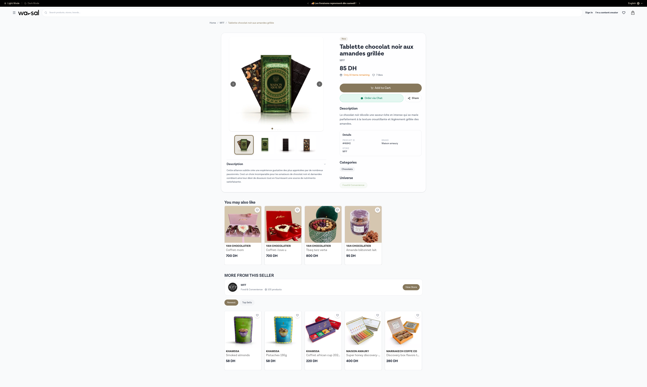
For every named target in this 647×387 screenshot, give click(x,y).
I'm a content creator (606, 12)
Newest (231, 302)
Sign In (589, 12)
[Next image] (319, 84)
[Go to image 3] (277, 128)
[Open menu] (14, 12)
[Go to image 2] (275, 128)
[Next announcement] (360, 3)
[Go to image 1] (272, 128)
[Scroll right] (417, 340)
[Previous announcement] (308, 3)
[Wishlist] (624, 13)
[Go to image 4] (280, 128)
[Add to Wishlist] (257, 210)
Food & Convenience (353, 185)
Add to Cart (383, 88)
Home (213, 22)
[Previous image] (233, 84)
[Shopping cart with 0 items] (632, 12)
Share (415, 98)
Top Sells (247, 302)
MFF (222, 22)
